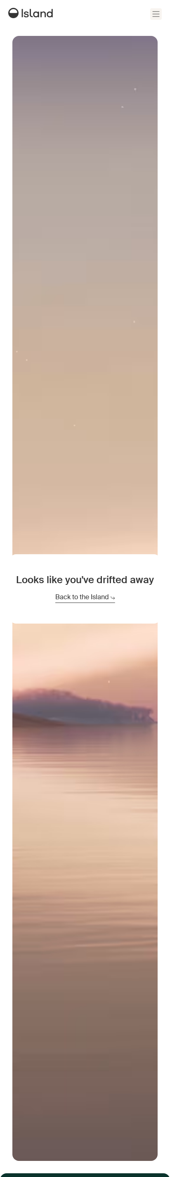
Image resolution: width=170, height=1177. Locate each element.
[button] (156, 14)
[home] (32, 14)
